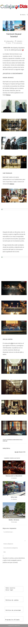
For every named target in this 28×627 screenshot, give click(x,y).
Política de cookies (12, 600)
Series (9, 43)
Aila (12, 343)
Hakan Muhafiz (16, 439)
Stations (12, 184)
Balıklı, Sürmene (14, 520)
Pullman (8, 95)
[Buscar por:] (27, 14)
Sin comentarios (18, 43)
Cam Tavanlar (10, 439)
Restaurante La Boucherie (14, 476)
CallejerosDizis (9, 41)
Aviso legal (9, 590)
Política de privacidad (13, 610)
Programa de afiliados (12, 619)
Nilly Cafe (14, 497)
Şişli (6, 440)
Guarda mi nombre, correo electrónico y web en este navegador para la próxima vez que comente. (14, 560)
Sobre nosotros (10, 588)
